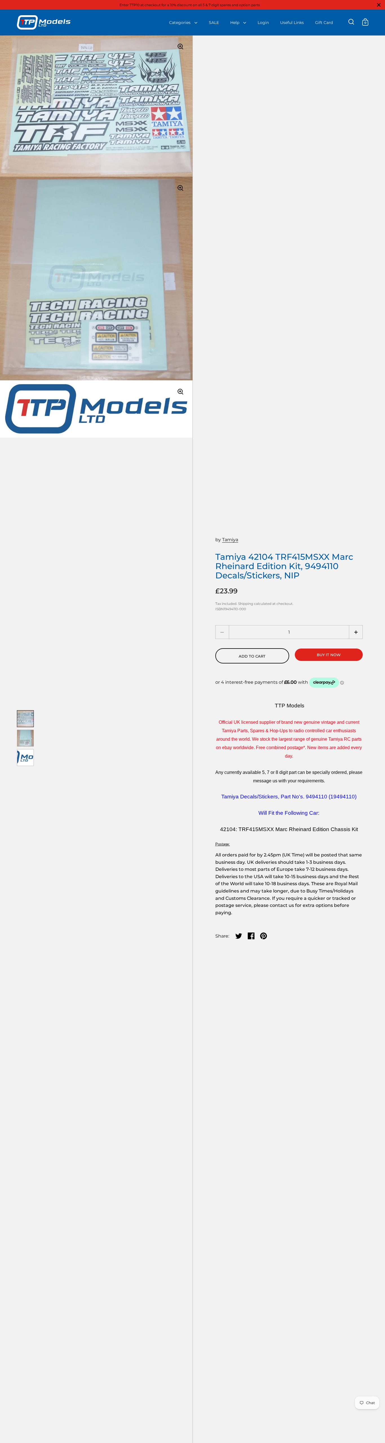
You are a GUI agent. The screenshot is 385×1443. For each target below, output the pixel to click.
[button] (356, 632)
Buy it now (329, 654)
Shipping (245, 603)
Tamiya (230, 539)
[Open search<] (351, 22)
